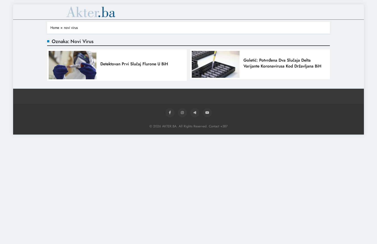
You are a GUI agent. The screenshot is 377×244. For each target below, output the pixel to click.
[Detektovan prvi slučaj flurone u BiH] (72, 65)
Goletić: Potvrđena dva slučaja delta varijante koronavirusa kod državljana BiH (282, 63)
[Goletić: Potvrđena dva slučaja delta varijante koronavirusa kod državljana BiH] (216, 64)
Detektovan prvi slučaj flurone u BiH (134, 64)
